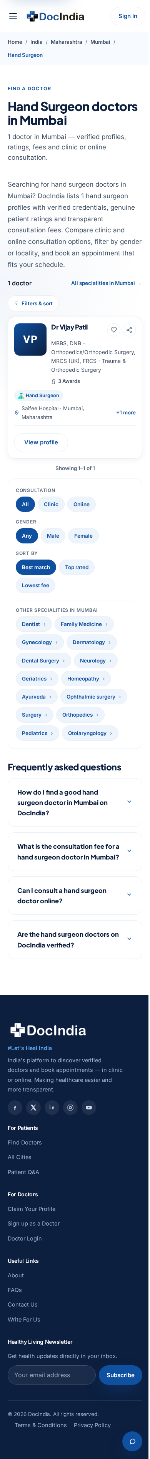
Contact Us (23, 1315)
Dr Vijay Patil (69, 327)
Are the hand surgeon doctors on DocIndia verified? (63, 950)
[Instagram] (70, 1118)
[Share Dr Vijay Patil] (129, 329)
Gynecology (37, 642)
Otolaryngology (87, 733)
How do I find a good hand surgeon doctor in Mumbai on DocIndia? (62, 802)
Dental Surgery (40, 660)
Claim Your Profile (31, 1219)
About (16, 1285)
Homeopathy (83, 679)
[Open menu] (13, 16)
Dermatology (89, 642)
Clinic (51, 504)
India (36, 42)
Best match (36, 567)
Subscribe (115, 1385)
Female (83, 536)
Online (81, 504)
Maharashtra (66, 42)
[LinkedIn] (52, 1118)
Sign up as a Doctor (34, 1233)
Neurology (93, 660)
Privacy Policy (92, 1435)
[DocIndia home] (55, 16)
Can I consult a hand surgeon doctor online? (62, 906)
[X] (33, 1118)
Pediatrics (34, 733)
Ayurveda (34, 697)
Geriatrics (34, 679)
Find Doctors (25, 1152)
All (25, 504)
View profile (41, 442)
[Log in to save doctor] (113, 329)
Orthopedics (77, 715)
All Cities (20, 1167)
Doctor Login (25, 1248)
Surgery (32, 715)
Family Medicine (81, 624)
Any (27, 536)
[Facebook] (15, 1118)
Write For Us (24, 1330)
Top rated (76, 567)
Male (53, 536)
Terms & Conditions (41, 1435)
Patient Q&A (23, 1182)
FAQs (15, 1300)
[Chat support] (127, 1441)
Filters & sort (37, 303)
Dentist (31, 624)
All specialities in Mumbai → (106, 283)
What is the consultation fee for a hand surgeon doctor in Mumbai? (61, 856)
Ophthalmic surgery (91, 697)
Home (15, 42)
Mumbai (100, 42)
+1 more (126, 412)
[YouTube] (89, 1118)
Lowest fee (35, 585)
